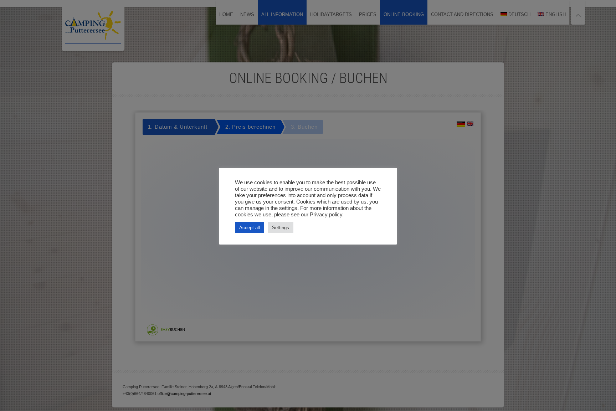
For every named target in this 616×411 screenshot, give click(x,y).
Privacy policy (326, 214)
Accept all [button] (249, 227)
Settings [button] (280, 227)
